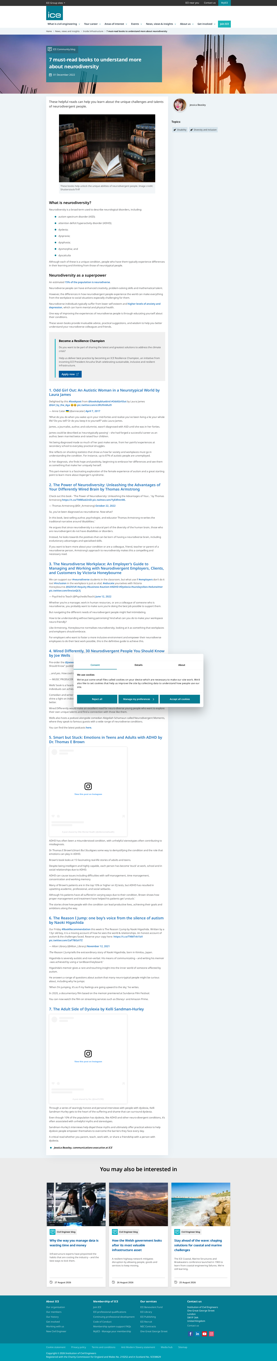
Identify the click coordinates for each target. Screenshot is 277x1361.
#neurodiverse (81, 579)
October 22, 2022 (105, 505)
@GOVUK (71, 586)
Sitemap (182, 1347)
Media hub (167, 1347)
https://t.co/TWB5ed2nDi (77, 499)
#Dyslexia (125, 586)
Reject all (97, 699)
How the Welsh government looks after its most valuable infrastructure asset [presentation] (137, 1245)
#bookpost (75, 401)
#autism (105, 586)
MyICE (224, 2)
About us (185, 23)
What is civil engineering (62, 23)
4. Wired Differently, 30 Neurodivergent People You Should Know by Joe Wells (106, 653)
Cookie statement (55, 1347)
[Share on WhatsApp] (5, 682)
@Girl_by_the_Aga (59, 405)
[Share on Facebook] (5, 667)
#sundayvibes (139, 586)
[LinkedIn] (197, 1334)
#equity (82, 586)
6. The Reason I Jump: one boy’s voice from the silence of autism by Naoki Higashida (106, 920)
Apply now (68, 374)
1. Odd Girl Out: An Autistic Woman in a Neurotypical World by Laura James (104, 392)
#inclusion (60, 583)
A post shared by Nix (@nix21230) (88, 1099)
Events (135, 23)
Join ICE (224, 23)
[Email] (5, 690)
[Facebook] (190, 1334)
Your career (91, 23)
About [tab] (181, 665)
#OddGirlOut (119, 401)
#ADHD (114, 586)
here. (89, 727)
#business (93, 586)
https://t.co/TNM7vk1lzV (128, 936)
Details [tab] (139, 665)
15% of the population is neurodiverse (87, 282)
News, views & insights (159, 23)
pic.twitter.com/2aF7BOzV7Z (66, 940)
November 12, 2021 (98, 946)
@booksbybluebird (99, 401)
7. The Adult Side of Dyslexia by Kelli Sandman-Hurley (96, 1008)
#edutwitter (155, 586)
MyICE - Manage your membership (112, 1331)
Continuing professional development (114, 1316)
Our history (52, 1316)
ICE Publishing (148, 1316)
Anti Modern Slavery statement (138, 1347)
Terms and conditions (103, 1347)
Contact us (210, 2)
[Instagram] (211, 1334)
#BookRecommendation (76, 929)
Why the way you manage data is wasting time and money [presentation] (74, 1242)
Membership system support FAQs (112, 1326)
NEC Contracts (148, 1326)
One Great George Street (153, 1331)
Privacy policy (78, 1347)
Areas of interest (114, 23)
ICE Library (146, 1311)
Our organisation (55, 1307)
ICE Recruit (146, 1321)
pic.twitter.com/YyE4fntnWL (109, 499)
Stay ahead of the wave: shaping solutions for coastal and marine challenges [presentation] (198, 1245)
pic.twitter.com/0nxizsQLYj (65, 590)
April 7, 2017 (93, 411)
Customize (138, 699)
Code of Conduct (102, 1321)
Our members (53, 1311)
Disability (181, 129)
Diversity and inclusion (205, 129)
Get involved (205, 23)
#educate (108, 583)
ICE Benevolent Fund (151, 1307)
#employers (146, 579)
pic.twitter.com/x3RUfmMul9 (94, 405)
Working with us (55, 1326)
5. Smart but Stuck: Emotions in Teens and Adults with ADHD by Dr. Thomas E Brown (105, 739)
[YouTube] (204, 1334)
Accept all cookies (180, 699)
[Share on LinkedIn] (5, 675)
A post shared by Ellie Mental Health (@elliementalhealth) (88, 832)
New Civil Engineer (56, 1331)
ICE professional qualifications (109, 1311)
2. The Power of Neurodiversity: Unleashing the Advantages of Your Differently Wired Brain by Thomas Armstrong (104, 487)
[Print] (5, 697)
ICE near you (192, 2)
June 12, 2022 (103, 596)
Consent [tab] (95, 665)
